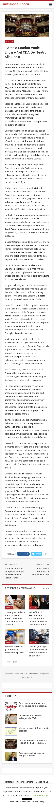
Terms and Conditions (20, 801)
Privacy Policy (38, 801)
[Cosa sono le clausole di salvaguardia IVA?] (11, 719)
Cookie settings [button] (41, 795)
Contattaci (9, 782)
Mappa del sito (43, 782)
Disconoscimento (24, 782)
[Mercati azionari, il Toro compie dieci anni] (11, 731)
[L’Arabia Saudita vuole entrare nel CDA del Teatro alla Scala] (11, 744)
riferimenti (33, 673)
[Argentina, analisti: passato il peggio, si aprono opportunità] (11, 756)
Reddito (9, 41)
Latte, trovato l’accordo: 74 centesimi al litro (40, 571)
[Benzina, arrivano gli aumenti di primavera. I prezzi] (15, 636)
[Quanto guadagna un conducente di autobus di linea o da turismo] (39, 636)
